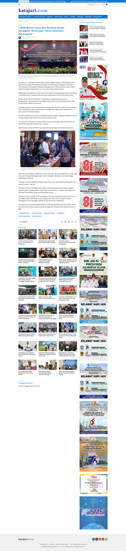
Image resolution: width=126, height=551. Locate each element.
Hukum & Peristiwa (39, 16)
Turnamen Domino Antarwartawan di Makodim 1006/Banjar (67, 242)
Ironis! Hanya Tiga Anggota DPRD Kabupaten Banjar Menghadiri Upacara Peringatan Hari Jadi (66, 279)
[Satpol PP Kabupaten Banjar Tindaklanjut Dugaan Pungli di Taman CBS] (48, 346)
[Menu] (19, 4)
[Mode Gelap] (107, 4)
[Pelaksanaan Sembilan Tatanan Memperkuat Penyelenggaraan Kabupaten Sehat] (68, 253)
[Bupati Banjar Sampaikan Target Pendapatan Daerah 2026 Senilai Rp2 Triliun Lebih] (68, 346)
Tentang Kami (44, 544)
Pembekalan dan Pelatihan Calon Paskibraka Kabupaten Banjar (26, 354)
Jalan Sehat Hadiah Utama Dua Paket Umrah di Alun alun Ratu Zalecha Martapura (27, 317)
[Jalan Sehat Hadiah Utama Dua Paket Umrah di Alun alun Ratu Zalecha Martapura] (27, 309)
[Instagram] (99, 539)
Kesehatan (88, 16)
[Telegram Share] (72, 222)
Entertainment (98, 16)
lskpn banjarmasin (24, 216)
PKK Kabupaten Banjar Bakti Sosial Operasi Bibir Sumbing (101, 1)
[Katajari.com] (33, 10)
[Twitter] (96, 539)
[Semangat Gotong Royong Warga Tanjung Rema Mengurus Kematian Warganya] (48, 309)
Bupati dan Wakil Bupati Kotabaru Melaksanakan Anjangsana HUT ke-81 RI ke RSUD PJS (97, 43)
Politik (66, 16)
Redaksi (51, 544)
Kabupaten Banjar (49, 213)
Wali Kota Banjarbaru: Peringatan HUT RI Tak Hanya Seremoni (97, 51)
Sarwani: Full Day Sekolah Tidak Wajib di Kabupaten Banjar (66, 317)
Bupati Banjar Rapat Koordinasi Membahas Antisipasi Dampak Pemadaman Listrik (45, 373)
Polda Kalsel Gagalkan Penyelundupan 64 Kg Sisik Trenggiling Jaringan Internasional (97, 58)
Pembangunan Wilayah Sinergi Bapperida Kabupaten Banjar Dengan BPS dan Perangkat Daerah (47, 279)
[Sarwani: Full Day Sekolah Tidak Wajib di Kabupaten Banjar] (68, 309)
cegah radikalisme (36, 213)
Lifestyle (72, 16)
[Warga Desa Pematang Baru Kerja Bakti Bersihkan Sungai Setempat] (27, 290)
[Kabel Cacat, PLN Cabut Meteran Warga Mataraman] (48, 290)
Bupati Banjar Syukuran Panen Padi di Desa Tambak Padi (47, 334)
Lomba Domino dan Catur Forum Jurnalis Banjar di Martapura (59, 1)
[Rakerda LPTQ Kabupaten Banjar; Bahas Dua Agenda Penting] (68, 365)
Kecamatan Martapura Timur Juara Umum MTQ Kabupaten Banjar (67, 335)
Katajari (24, 37)
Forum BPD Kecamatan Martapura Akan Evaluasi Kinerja (25, 373)
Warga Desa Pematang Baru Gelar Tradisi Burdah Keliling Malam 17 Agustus (26, 261)
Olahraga (80, 16)
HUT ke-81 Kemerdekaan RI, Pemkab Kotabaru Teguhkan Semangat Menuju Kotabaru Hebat (97, 27)
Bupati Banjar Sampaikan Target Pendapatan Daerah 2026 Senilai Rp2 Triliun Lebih (67, 354)
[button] (103, 4)
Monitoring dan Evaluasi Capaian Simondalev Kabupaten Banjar (45, 261)
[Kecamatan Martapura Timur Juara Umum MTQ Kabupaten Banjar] (68, 327)
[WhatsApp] (106, 539)
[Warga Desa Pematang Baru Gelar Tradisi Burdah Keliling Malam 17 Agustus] (27, 253)
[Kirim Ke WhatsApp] (75, 222)
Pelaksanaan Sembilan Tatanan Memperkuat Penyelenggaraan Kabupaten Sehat (68, 261)
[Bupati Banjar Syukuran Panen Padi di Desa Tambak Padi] (48, 327)
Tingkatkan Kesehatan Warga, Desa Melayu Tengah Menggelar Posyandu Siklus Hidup (27, 279)
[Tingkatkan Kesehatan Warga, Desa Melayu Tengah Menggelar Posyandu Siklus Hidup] (27, 271)
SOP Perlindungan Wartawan (78, 544)
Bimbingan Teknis (31, 37)
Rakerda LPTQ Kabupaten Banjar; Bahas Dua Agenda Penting (66, 373)
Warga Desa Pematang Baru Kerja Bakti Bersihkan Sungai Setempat (26, 298)
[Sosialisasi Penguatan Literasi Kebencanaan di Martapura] (27, 327)
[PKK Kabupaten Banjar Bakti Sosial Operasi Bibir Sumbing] (48, 234)
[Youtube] (103, 539)
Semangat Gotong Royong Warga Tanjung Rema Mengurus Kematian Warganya (47, 317)
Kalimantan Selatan (25, 16)
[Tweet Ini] (65, 222)
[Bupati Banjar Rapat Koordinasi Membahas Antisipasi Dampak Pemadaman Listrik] (48, 365)
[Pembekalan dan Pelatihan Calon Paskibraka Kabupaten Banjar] (27, 346)
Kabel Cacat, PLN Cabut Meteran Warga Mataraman (47, 297)
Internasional (58, 16)
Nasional (49, 16)
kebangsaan (60, 213)
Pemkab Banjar (36, 216)
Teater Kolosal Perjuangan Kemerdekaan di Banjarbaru (97, 35)
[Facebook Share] (62, 222)
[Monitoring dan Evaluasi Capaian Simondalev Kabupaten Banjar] (48, 253)
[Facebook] (93, 539)
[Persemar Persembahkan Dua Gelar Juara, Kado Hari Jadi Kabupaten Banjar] (68, 290)
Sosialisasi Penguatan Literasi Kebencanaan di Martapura (26, 334)
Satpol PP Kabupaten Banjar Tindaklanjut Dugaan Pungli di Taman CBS (47, 354)
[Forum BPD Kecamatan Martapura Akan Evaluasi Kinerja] (27, 365)
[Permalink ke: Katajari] (19, 37)
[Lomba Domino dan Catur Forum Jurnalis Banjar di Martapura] (27, 234)
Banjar (20, 25)
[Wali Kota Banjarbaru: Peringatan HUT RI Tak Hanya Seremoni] (84, 51)
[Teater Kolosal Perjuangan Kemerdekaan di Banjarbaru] (84, 36)
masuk (27, 386)
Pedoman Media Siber (62, 544)
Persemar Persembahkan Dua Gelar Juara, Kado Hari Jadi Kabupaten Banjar (67, 298)
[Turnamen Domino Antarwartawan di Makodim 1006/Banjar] (68, 234)
